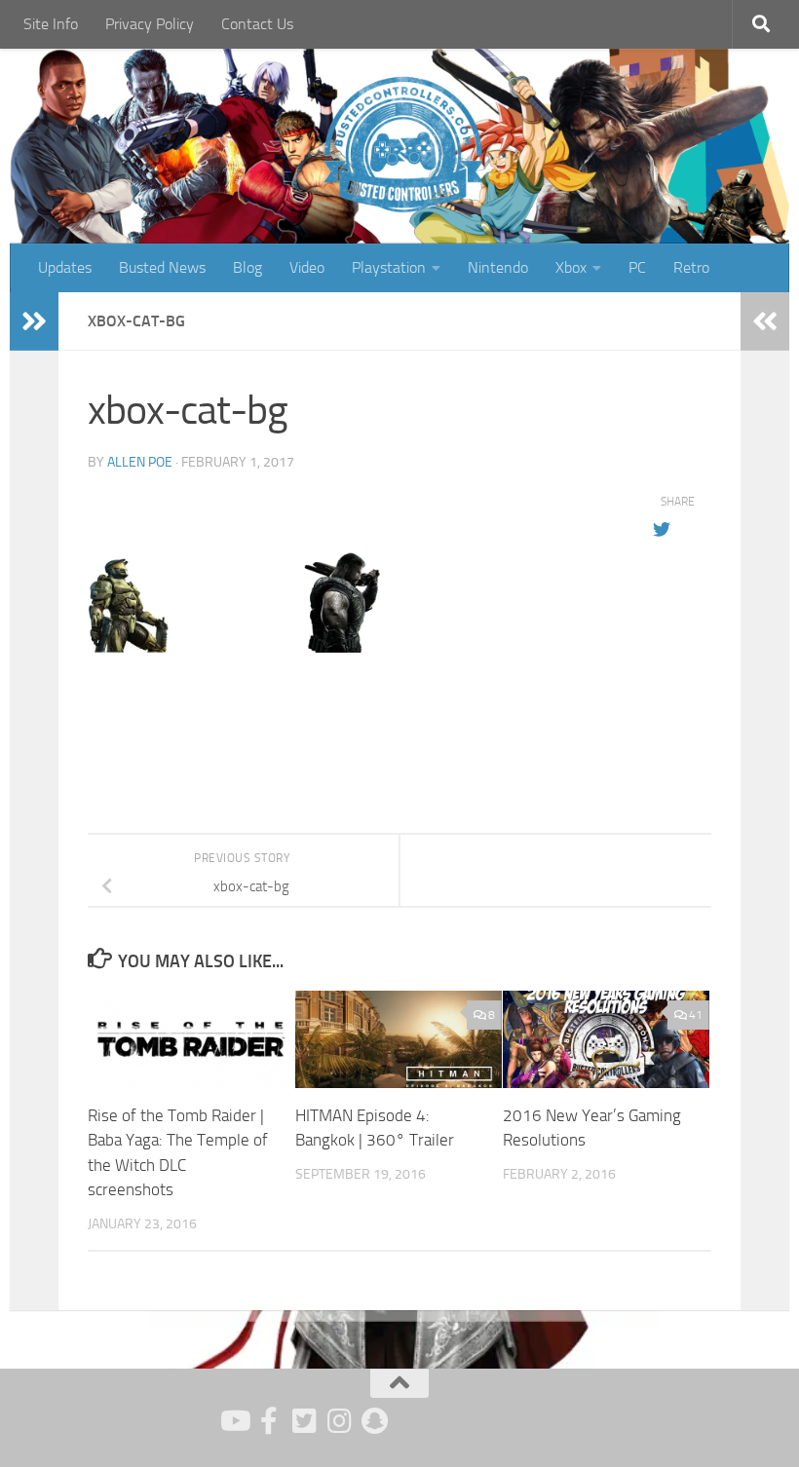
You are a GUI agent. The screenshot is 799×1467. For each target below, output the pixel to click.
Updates (65, 267)
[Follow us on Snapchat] (374, 1421)
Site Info (50, 24)
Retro (691, 267)
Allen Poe (139, 462)
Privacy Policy (149, 24)
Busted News (162, 267)
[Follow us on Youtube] (233, 1421)
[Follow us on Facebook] (269, 1421)
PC (637, 267)
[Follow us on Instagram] (339, 1421)
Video (306, 267)
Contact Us (257, 24)
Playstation (389, 267)
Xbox (571, 267)
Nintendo (498, 267)
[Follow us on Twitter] (304, 1421)
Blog (247, 267)
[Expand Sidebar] (34, 321)
